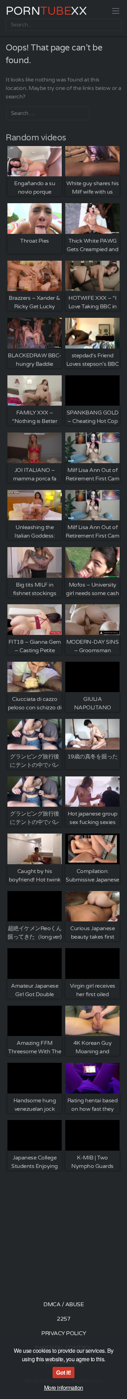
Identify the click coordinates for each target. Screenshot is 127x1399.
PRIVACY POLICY (63, 1333)
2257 (63, 1318)
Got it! (63, 1372)
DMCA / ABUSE (63, 1304)
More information (63, 1387)
